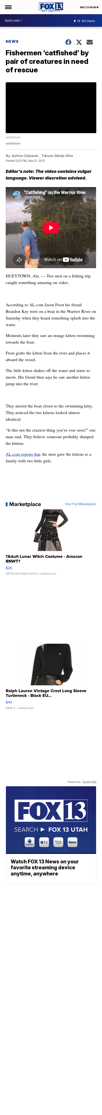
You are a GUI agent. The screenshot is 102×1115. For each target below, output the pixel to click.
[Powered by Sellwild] (89, 782)
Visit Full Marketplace (80, 504)
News (12, 41)
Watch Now (88, 7)
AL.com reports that (23, 454)
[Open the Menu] (8, 7)
